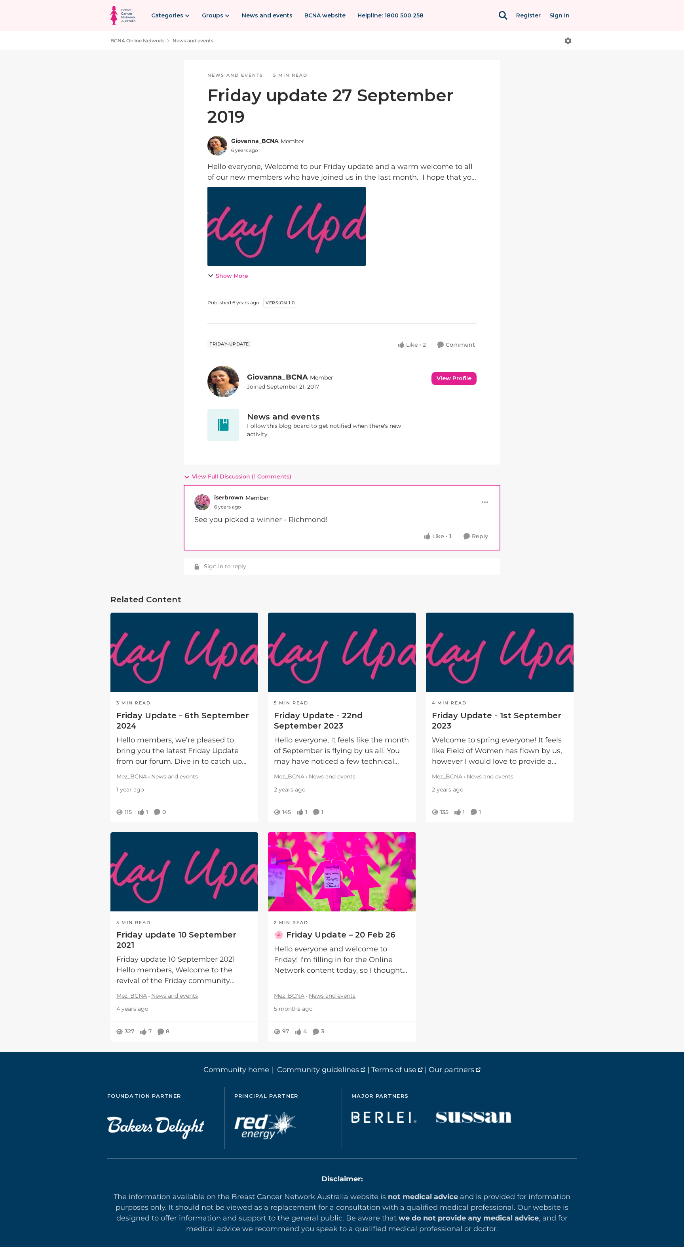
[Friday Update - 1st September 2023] (500, 652)
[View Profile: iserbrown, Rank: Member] (202, 502)
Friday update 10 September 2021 (176, 940)
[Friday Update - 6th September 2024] (184, 652)
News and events (193, 41)
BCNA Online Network (137, 41)
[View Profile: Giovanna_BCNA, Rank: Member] (217, 146)
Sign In (559, 15)
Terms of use (393, 1069)
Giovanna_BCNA (255, 140)
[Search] (503, 15)
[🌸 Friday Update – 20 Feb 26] (342, 871)
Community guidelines (318, 1069)
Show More (232, 275)
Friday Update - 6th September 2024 (182, 721)
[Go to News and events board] (223, 425)
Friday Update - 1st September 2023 (496, 721)
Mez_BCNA (131, 776)
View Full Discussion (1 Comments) (241, 476)
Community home (236, 1069)
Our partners (451, 1069)
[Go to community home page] (122, 15)
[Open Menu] (568, 40)
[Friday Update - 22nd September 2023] (342, 652)
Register (528, 15)
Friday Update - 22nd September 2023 (318, 721)
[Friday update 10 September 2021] (184, 871)
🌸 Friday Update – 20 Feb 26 (334, 935)
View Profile (454, 378)
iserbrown (228, 497)
